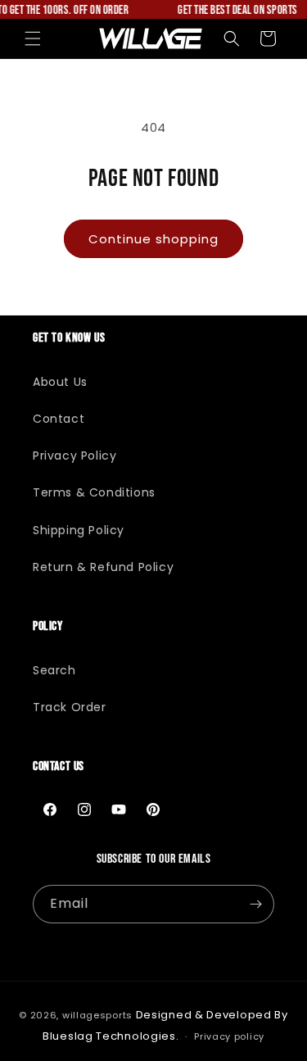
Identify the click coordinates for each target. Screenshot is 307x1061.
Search (54, 670)
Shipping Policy (78, 530)
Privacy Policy (74, 455)
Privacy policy (229, 1036)
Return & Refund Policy (103, 567)
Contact (58, 418)
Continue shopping (153, 238)
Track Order (69, 707)
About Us (60, 382)
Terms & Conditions (94, 492)
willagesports (97, 1015)
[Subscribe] (255, 904)
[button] (33, 38)
